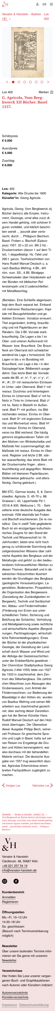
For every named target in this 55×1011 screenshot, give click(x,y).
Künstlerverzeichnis (15, 997)
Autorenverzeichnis (15, 992)
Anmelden (9, 897)
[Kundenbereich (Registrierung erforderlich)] (37, 4)
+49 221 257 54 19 (14, 865)
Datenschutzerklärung (34, 1004)
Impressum (9, 1004)
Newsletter (9, 960)
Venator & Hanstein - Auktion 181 (29, 814)
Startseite (6, 814)
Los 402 (46, 16)
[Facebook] (16, 881)
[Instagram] (4, 881)
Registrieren (10, 901)
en (44, 4)
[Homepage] (5, 4)
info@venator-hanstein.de (19, 870)
